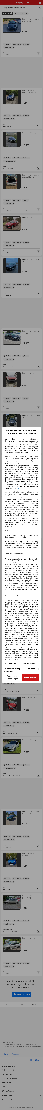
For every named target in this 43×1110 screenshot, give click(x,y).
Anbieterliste (8, 671)
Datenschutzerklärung (12, 669)
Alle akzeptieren (30, 677)
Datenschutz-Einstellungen (12, 677)
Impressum (31, 669)
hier (17, 488)
